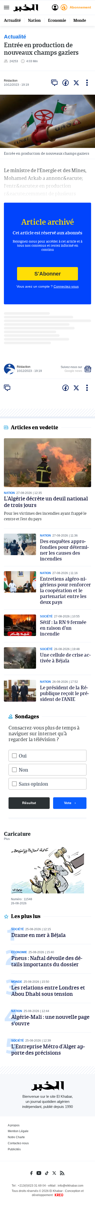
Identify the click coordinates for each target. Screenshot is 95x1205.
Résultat (29, 803)
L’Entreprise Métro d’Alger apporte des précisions (48, 1049)
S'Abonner (47, 274)
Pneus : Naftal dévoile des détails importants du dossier (46, 961)
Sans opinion (33, 783)
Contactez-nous (18, 1143)
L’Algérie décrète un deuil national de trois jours (46, 501)
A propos (13, 1125)
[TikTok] (46, 1173)
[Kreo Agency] (58, 1195)
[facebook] (65, 83)
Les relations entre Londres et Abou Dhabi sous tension (48, 991)
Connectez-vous (66, 286)
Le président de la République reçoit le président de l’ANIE (64, 693)
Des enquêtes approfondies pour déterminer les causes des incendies (64, 550)
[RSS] (62, 1173)
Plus (7, 839)
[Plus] (87, 83)
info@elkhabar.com (70, 1185)
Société (46, 616)
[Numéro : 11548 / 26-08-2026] (47, 869)
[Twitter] (54, 1173)
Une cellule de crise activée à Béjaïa (65, 657)
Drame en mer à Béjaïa (38, 935)
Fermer (6, 7)
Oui (23, 755)
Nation (34, 20)
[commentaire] (54, 83)
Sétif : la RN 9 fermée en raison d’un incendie (63, 628)
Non (23, 769)
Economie (57, 20)
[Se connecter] (55, 7)
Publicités (14, 1149)
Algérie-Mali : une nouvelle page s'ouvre (50, 1020)
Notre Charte (16, 1137)
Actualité (12, 20)
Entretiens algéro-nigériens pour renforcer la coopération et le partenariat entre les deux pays (65, 590)
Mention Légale (18, 1131)
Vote (67, 803)
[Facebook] (31, 1173)
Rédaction (11, 80)
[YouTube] (39, 1173)
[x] (76, 83)
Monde (79, 20)
